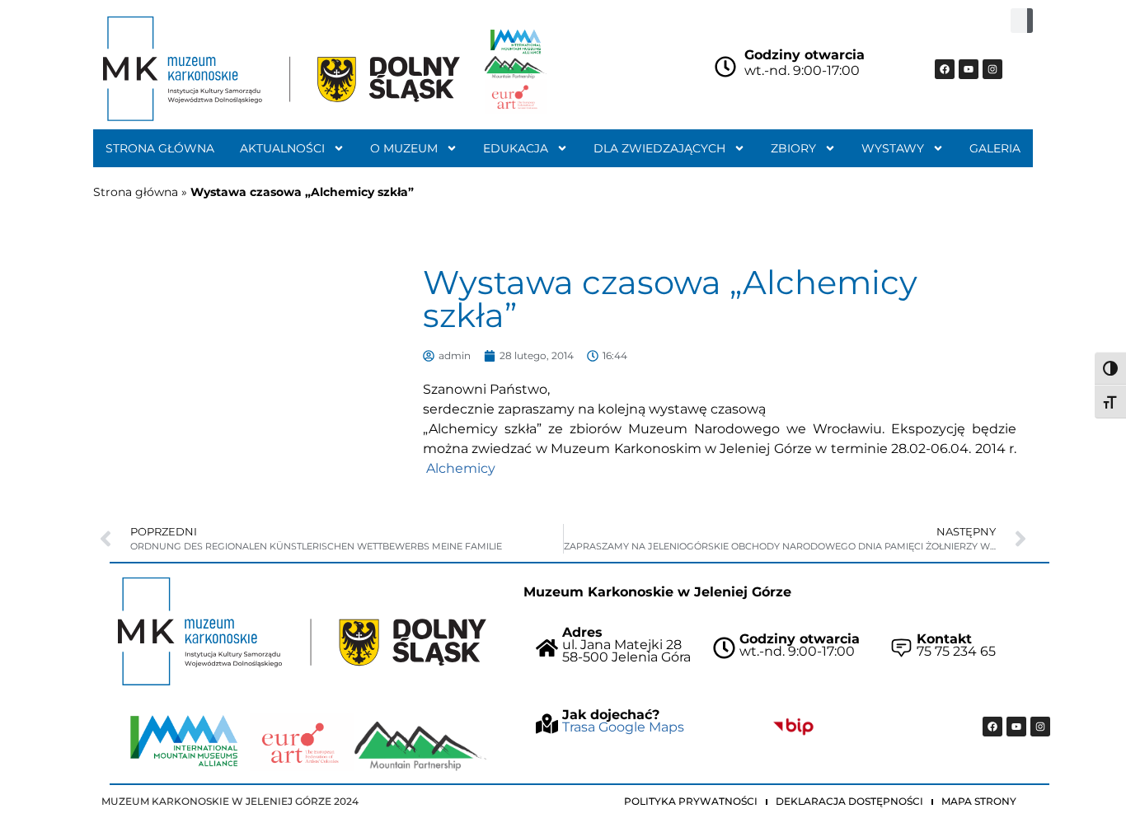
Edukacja (515, 148)
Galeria (994, 148)
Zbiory (793, 148)
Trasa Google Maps (623, 727)
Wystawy (892, 148)
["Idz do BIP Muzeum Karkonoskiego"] (793, 726)
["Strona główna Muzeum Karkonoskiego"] (302, 631)
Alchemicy (460, 468)
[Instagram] (992, 69)
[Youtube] (968, 69)
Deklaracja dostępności (849, 801)
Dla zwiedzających (659, 148)
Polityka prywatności (691, 801)
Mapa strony (978, 801)
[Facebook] (945, 69)
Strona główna (160, 148)
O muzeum (404, 148)
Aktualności (282, 148)
